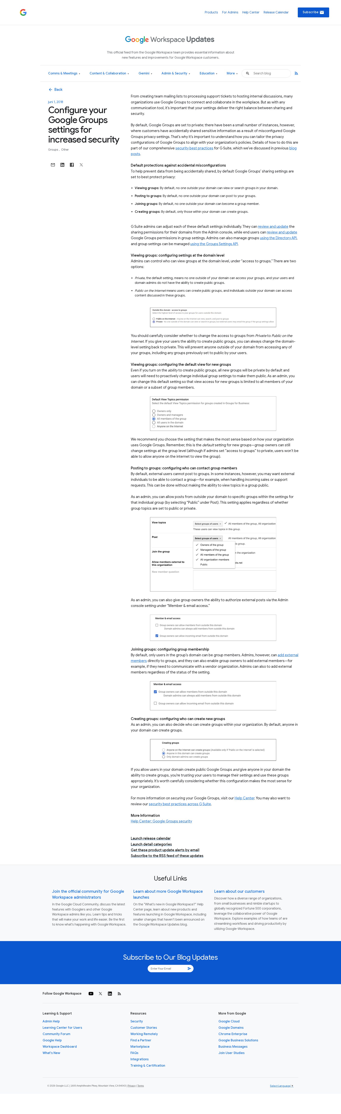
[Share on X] (81, 165)
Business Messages (232, 1047)
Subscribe (313, 12)
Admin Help (51, 1021)
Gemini (145, 73)
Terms (140, 1085)
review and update (273, 226)
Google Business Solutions (238, 1040)
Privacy (132, 1085)
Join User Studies (231, 1053)
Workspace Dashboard (60, 1047)
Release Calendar (276, 12)
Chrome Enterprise (232, 1034)
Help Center (250, 12)
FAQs (134, 1053)
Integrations (139, 1059)
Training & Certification (147, 1066)
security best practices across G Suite (180, 804)
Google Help (52, 1040)
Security (136, 1021)
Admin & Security (176, 73)
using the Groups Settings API (214, 244)
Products (211, 12)
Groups (53, 149)
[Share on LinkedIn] (62, 165)
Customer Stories (143, 1028)
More (232, 73)
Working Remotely (144, 1034)
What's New (51, 1053)
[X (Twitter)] (100, 993)
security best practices (194, 148)
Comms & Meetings (64, 73)
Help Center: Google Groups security (161, 821)
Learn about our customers (239, 891)
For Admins (230, 12)
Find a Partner (140, 1040)
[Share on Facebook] (72, 165)
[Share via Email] (53, 165)
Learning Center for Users (62, 1028)
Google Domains (231, 1028)
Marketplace (140, 1047)
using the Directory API (278, 238)
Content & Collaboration (109, 73)
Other (65, 149)
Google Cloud (229, 1021)
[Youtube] (91, 993)
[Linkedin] (110, 993)
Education (208, 73)
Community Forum (56, 1034)
